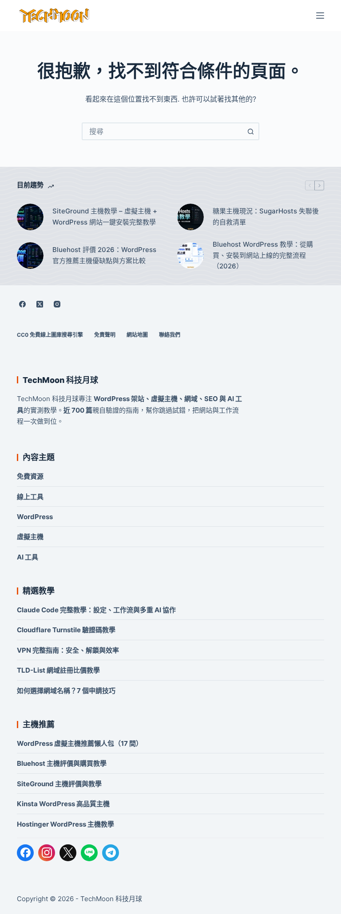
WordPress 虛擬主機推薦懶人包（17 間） (80, 743)
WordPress (35, 516)
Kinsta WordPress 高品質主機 (63, 804)
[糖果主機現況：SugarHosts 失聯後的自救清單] (190, 217)
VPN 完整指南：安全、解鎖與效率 (68, 650)
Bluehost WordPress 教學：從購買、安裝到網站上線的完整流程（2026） (263, 255)
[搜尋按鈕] (250, 131)
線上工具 (30, 496)
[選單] (320, 16)
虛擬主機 (30, 536)
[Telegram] (110, 852)
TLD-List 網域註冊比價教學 (58, 670)
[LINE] (89, 852)
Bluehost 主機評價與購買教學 (62, 763)
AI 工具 (27, 557)
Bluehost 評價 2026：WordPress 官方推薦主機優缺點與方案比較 (104, 255)
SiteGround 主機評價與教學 (59, 784)
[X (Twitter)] (39, 304)
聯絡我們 (169, 334)
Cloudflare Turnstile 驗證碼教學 (66, 630)
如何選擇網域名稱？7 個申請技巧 (66, 690)
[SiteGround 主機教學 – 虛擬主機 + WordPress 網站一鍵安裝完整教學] (30, 217)
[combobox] (162, 131)
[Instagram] (57, 304)
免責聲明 (104, 334)
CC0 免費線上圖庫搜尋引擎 (50, 334)
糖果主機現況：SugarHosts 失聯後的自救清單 (266, 216)
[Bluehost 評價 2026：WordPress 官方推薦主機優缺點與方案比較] (30, 255)
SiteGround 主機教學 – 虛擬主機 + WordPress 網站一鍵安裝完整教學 (104, 216)
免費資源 (30, 476)
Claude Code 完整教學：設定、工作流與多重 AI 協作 (96, 610)
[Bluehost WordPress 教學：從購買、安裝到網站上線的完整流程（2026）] (190, 255)
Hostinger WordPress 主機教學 (65, 824)
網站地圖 (137, 334)
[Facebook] (22, 304)
